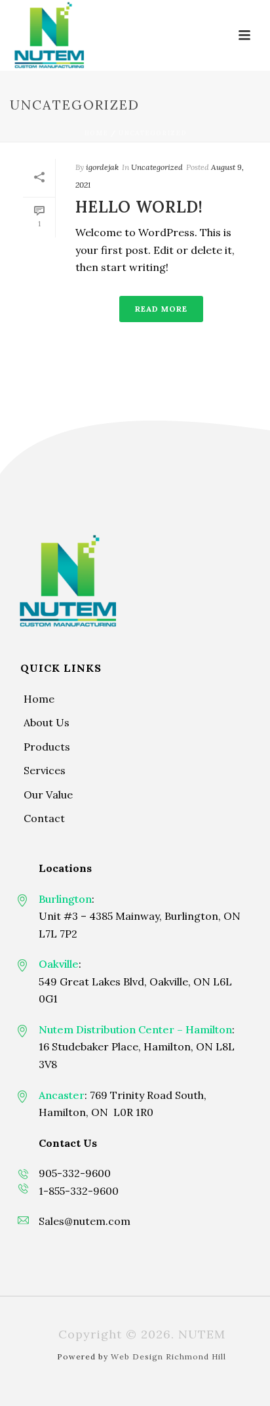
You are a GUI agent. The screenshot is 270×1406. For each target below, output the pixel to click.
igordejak (102, 167)
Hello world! (139, 207)
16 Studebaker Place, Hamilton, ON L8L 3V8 (137, 1055)
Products (47, 746)
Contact (44, 818)
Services (45, 770)
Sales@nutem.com (84, 1221)
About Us (46, 722)
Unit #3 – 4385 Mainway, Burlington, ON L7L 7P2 (140, 924)
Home (96, 133)
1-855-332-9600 (79, 1190)
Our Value (48, 794)
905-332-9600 (75, 1173)
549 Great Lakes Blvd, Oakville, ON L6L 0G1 (135, 990)
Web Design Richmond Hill (168, 1356)
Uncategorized (153, 133)
